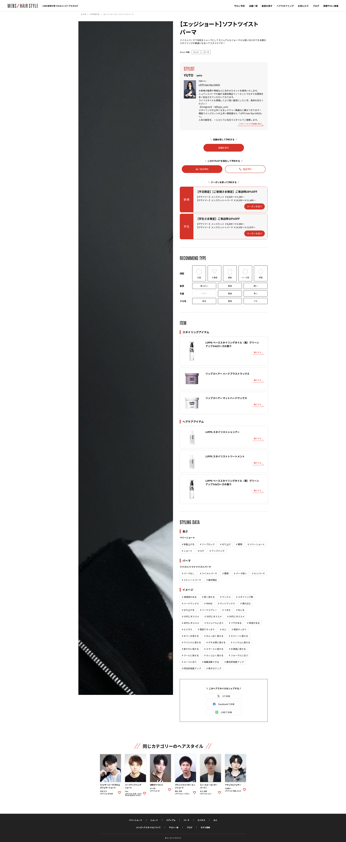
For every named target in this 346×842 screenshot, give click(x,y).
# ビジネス (187, 629)
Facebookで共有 (226, 704)
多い (255, 293)
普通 (230, 286)
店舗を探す (223, 147)
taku (126, 791)
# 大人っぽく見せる (213, 635)
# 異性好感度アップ (234, 661)
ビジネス (201, 820)
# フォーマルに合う (238, 655)
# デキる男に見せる (216, 642)
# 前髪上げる (188, 544)
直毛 (204, 301)
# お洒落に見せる (237, 648)
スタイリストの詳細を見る (250, 124)
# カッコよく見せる (213, 655)
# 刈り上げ (225, 544)
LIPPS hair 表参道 (106, 793)
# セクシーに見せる (238, 635)
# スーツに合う (189, 661)
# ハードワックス (190, 603)
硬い (255, 286)
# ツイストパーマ (208, 573)
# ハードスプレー (208, 610)
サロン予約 (239, 5)
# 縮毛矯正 (211, 579)
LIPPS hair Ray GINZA (209, 84)
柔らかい (204, 286)
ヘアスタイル (94, 14)
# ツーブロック (207, 544)
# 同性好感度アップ (191, 668)
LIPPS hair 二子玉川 (182, 793)
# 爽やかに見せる (190, 648)
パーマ (186, 820)
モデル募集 (205, 827)
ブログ (316, 5)
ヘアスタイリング (285, 5)
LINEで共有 (226, 712)
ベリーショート (135, 820)
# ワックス (225, 597)
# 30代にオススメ (235, 616)
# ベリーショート (256, 544)
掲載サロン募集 (330, 5)
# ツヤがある (235, 622)
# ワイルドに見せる (191, 642)
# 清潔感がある (189, 597)
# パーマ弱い (240, 573)
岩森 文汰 (103, 791)
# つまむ (226, 610)
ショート (154, 820)
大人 (215, 820)
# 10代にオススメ (190, 616)
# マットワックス (226, 603)
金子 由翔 (203, 791)
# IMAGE (208, 603)
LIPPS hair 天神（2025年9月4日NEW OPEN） (133, 794)
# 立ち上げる (188, 610)
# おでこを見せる (190, 635)
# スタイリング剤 (244, 597)
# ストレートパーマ (191, 579)
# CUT (201, 550)
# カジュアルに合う (214, 622)
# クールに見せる (190, 655)
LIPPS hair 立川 (205, 793)
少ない (204, 293)
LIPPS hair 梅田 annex (233, 791)
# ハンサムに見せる (240, 642)
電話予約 (247, 169)
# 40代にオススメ (190, 622)
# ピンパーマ (258, 573)
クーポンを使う (254, 206)
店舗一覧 (253, 5)
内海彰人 (228, 788)
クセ (255, 301)
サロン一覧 (173, 827)
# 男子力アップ (213, 668)
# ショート (187, 550)
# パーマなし (188, 573)
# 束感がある (253, 622)
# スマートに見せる (213, 648)
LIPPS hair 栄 (155, 791)
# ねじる (240, 610)
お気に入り (303, 5)
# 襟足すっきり (239, 629)
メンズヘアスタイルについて (148, 827)
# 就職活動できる (210, 661)
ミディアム (170, 820)
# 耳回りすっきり (206, 629)
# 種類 (239, 544)
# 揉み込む (245, 603)
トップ (83, 14)
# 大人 (223, 629)
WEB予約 (203, 169)
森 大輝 (152, 788)
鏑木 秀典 (178, 791)
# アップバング (216, 550)
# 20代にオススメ (213, 616)
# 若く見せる (208, 597)
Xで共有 (226, 696)
